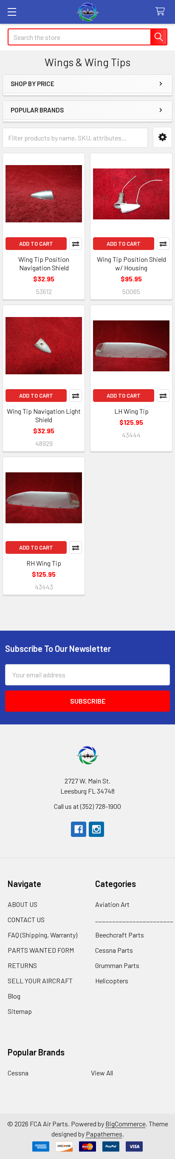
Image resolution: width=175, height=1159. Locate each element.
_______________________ (134, 919)
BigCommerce (125, 1124)
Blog (14, 996)
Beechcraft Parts (119, 935)
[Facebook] (78, 829)
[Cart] (162, 11)
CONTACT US (26, 919)
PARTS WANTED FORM (41, 950)
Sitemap (20, 1011)
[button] (162, 137)
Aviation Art (112, 904)
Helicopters (111, 981)
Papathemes (104, 1134)
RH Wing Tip (43, 563)
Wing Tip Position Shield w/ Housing (131, 263)
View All (102, 1073)
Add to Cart (36, 243)
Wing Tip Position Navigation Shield (43, 263)
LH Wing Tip (131, 411)
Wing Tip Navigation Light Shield (44, 415)
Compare (75, 243)
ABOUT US (22, 904)
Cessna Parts (114, 950)
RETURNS (22, 965)
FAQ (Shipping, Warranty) (42, 935)
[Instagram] (96, 829)
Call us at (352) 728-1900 (87, 806)
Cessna (18, 1073)
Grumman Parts (117, 965)
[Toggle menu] (11, 11)
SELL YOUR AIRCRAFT (40, 981)
